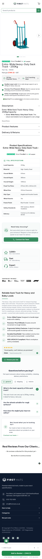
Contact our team (10, 435)
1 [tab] (18, 56)
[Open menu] (3, 4)
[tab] (7, 382)
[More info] (19, 78)
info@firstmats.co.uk (13, 504)
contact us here (18, 99)
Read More (6, 121)
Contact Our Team (22, 239)
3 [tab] (21, 56)
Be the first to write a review (21, 456)
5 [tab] (24, 56)
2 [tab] (20, 56)
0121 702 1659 (11, 499)
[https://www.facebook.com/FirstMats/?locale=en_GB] (3, 538)
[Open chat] (6, 541)
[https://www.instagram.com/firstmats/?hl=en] (13, 538)
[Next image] (39, 35)
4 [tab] (23, 56)
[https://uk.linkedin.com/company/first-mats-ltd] (18, 538)
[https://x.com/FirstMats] (8, 538)
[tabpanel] (21, 34)
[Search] (38, 10)
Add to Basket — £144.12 (21, 553)
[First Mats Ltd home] (21, 3)
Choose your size (12, 360)
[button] (39, 4)
